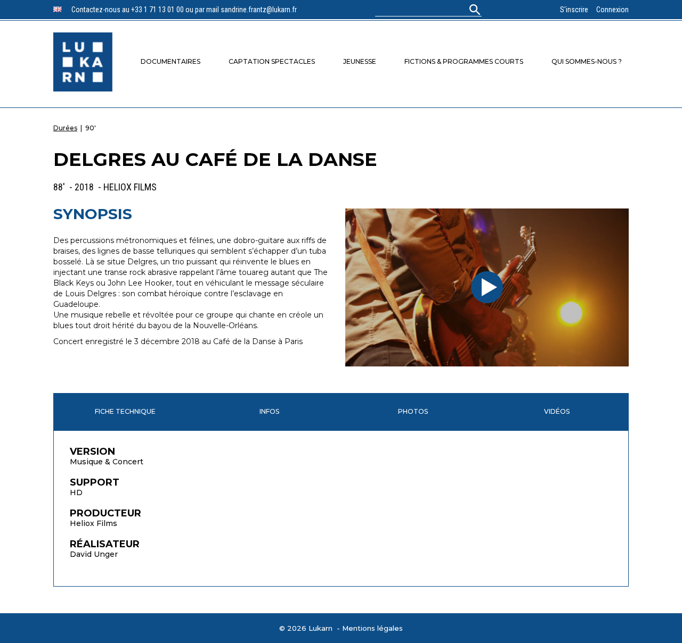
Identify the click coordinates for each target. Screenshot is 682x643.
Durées (65, 128)
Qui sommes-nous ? (586, 61)
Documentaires (170, 61)
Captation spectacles (272, 61)
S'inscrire (574, 9)
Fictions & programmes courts (463, 61)
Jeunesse (359, 61)
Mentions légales (372, 628)
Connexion (612, 9)
